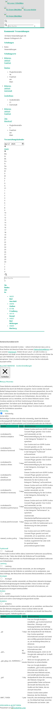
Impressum (12, 352)
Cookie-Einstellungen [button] (24, 366)
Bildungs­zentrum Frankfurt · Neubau (7, 63)
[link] (34, 26)
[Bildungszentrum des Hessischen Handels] (20, 9)
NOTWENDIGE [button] (9, 366)
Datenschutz (9, 339)
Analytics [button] (3, 601)
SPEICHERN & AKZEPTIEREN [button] (10, 705)
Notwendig (9, 414)
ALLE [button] (2, 366)
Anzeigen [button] (3, 576)
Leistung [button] (3, 563)
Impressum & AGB (24, 337)
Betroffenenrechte (21, 339)
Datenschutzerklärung (41, 349)
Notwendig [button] (4, 411)
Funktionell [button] (4, 549)
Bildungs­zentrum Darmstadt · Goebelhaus (8, 91)
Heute (6, 149)
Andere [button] (2, 591)
